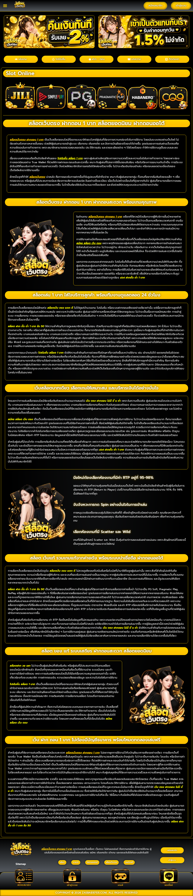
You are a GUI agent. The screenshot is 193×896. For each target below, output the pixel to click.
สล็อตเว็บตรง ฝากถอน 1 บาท (27, 140)
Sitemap (21, 864)
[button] (5, 6)
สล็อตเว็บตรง (37, 177)
